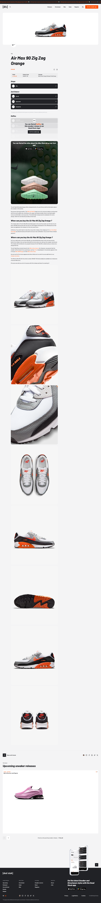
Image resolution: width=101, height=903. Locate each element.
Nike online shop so (34, 248)
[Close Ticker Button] (97, 2)
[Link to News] (10, 7)
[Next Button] (8, 838)
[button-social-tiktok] (95, 755)
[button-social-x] (97, 755)
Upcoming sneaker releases (19, 766)
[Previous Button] (4, 838)
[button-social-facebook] (89, 755)
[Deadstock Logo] (5, 7)
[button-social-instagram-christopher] (84, 755)
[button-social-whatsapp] (92, 755)
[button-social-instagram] (86, 755)
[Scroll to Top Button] (96, 864)
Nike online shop (32, 251)
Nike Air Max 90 (31, 211)
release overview (15, 256)
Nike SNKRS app (19, 251)
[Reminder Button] (54, 69)
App (15, 231)
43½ (35, 249)
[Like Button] (57, 69)
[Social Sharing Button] (4, 755)
